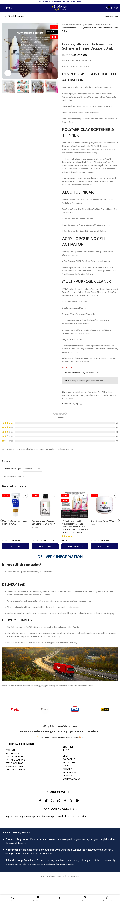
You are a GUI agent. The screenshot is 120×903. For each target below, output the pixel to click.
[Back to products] (67, 37)
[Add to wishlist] (25, 495)
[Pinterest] (77, 800)
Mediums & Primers (103, 24)
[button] (5, 51)
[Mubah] (105, 709)
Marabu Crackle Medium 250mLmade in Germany (43, 522)
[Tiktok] (46, 800)
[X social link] (74, 404)
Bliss (93, 524)
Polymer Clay (87, 395)
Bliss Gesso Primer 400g (102, 521)
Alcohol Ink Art (94, 392)
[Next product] (71, 37)
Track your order (111, 16)
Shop (72, 24)
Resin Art (98, 395)
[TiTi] (15, 709)
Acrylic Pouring (79, 392)
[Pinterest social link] (77, 404)
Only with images (13, 468)
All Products (107, 392)
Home (65, 24)
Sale (106, 395)
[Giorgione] (45, 709)
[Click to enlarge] (7, 73)
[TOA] (75, 709)
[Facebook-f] (40, 800)
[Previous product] (64, 37)
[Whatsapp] (58, 800)
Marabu (35, 527)
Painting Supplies (84, 24)
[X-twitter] (71, 800)
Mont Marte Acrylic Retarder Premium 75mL (15, 522)
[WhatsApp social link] (81, 404)
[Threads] (64, 800)
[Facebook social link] (70, 404)
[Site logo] (60, 7)
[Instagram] (52, 800)
